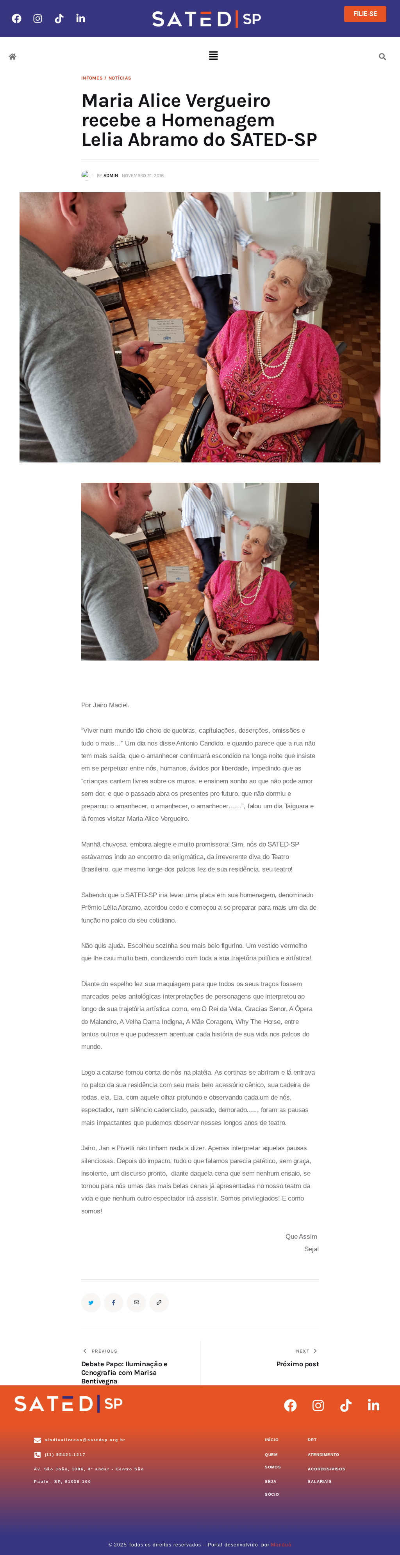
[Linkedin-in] (81, 18)
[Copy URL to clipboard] (159, 1302)
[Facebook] (16, 18)
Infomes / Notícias (106, 78)
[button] (213, 56)
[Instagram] (38, 18)
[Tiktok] (59, 18)
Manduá (281, 1545)
